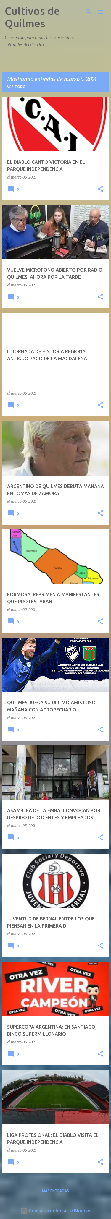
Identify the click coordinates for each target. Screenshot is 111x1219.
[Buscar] (88, 12)
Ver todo (16, 87)
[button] (100, 189)
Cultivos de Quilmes (32, 17)
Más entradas (55, 1191)
